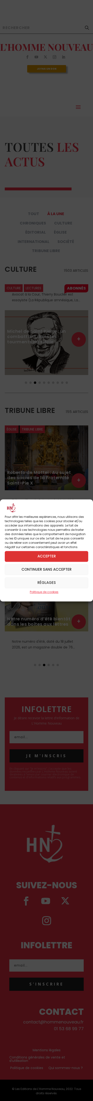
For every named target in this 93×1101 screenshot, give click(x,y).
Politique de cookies (44, 592)
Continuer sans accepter (46, 569)
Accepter (46, 556)
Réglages (46, 582)
